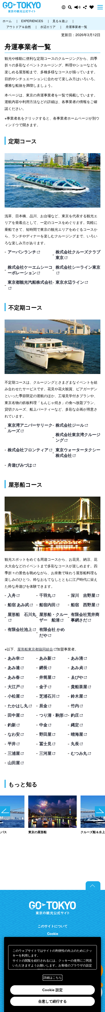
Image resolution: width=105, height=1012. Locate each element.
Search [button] (70, 7)
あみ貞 (77, 667)
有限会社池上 (20, 629)
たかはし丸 (18, 706)
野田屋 (45, 734)
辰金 (43, 706)
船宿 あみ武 (18, 605)
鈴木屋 (77, 696)
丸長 (75, 743)
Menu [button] (100, 7)
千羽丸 (45, 595)
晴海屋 (77, 734)
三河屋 (45, 753)
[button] (63, 7)
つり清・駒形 (51, 715)
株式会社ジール (70, 425)
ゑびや (77, 677)
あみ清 (77, 658)
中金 (43, 725)
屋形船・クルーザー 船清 (53, 617)
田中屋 (14, 715)
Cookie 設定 (52, 990)
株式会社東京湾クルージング (78, 437)
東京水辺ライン (70, 282)
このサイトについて (53, 926)
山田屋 (14, 762)
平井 (12, 743)
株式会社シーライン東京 (78, 267)
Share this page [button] (85, 7)
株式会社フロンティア (28, 450)
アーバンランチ (22, 252)
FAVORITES (91, 7)
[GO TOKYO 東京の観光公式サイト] (22, 7)
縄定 (75, 725)
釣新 (12, 725)
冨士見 (45, 743)
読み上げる (77, 7)
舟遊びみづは (20, 465)
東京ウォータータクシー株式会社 (78, 452)
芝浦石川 (47, 696)
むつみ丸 (79, 753)
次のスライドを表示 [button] (100, 811)
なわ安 (14, 734)
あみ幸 (14, 658)
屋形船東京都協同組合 (35, 649)
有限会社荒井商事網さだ (85, 617)
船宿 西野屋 (83, 605)
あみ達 (14, 667)
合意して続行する (52, 1001)
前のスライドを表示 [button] (5, 811)
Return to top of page (93, 885)
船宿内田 (47, 605)
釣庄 (75, 715)
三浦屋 (14, 753)
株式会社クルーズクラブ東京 (78, 254)
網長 (43, 667)
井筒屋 (45, 677)
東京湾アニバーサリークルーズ (30, 427)
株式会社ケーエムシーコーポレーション (30, 270)
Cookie (52, 933)
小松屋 (14, 696)
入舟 (12, 595)
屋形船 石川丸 (22, 614)
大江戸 (14, 686)
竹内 (75, 706)
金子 (43, 686)
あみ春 (14, 677)
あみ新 (45, 658)
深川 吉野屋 (83, 595)
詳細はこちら (52, 977)
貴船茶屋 (79, 686)
